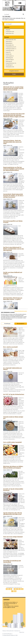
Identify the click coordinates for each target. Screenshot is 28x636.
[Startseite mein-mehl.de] (7, 5)
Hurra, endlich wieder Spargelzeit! (12, 442)
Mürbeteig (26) (9, 57)
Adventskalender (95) (11, 39)
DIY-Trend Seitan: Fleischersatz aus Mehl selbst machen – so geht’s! (12, 298)
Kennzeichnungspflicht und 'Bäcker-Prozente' (13, 221)
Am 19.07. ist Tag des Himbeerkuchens (13, 394)
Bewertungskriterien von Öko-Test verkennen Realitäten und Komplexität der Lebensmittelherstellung (13, 169)
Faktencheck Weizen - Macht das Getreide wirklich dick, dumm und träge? (12, 142)
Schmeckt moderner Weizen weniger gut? (13, 417)
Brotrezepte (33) (10, 45)
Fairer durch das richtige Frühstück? (13, 536)
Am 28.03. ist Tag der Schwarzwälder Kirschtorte (13, 489)
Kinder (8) (8, 52)
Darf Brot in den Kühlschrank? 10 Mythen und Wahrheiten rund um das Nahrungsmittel (13, 249)
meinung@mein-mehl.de (9, 607)
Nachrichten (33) (9, 33)
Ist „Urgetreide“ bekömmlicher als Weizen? (12, 368)
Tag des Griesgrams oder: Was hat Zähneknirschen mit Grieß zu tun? (12, 513)
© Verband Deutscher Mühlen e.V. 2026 (10, 635)
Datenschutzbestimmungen (21, 311)
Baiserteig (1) (9, 41)
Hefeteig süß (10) (10, 50)
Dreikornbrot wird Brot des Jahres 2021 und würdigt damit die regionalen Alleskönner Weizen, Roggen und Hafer (14, 115)
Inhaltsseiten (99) (10, 31)
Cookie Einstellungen (7, 633)
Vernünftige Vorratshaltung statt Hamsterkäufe (12, 561)
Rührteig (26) (9, 61)
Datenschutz (21, 632)
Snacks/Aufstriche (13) (11, 63)
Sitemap (4, 630)
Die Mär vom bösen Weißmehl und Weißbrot (12, 273)
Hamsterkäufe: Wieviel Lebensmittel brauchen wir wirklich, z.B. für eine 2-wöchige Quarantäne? (13, 195)
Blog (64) (8, 29)
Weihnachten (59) (10, 66)
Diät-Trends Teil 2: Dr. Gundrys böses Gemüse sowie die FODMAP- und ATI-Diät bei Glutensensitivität (13, 88)
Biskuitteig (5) (9, 43)
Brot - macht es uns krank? (10, 347)
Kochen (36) (8, 54)
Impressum (17, 630)
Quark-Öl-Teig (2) (10, 59)
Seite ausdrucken (10, 630)
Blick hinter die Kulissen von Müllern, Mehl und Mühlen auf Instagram (13, 467)
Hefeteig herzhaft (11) (11, 48)
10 (12, 591)
